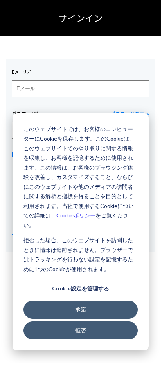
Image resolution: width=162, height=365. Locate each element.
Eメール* (22, 71)
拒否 (80, 330)
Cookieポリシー (75, 215)
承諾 (80, 309)
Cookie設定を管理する (80, 288)
